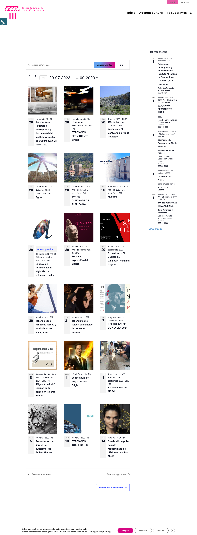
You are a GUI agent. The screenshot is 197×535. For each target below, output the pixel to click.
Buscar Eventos (104, 64)
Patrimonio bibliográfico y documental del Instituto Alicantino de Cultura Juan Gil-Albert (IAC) (167, 72)
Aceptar (125, 530)
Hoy (43, 77)
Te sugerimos (177, 13)
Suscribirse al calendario (111, 487)
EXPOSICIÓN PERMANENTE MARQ (80, 136)
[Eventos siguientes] (35, 76)
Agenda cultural (151, 13)
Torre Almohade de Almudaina (165, 211)
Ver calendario (155, 228)
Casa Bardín (163, 84)
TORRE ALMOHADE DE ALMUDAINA (80, 200)
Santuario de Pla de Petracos (166, 151)
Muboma (112, 196)
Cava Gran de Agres (166, 183)
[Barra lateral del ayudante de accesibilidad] (3, 21)
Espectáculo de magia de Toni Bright (80, 381)
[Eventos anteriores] (30, 76)
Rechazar (143, 530)
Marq (160, 116)
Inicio (131, 13)
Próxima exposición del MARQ (80, 260)
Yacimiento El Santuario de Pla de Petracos (118, 132)
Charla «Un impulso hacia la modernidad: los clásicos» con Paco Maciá (119, 448)
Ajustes (160, 530)
